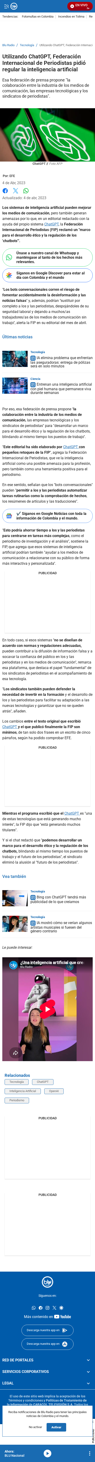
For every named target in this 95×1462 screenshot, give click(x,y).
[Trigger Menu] (6, 6)
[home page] (47, 1282)
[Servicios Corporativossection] (88, 1372)
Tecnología (27, 45)
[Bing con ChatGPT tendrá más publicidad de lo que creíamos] (15, 898)
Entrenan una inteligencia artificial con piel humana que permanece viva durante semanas (61, 388)
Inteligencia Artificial (22, 1091)
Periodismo (16, 1100)
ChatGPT (51, 224)
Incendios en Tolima (71, 16)
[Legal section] (88, 1383)
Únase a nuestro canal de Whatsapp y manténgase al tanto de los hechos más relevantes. (49, 257)
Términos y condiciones (25, 1400)
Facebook (5, 193)
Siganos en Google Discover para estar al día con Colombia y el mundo (50, 275)
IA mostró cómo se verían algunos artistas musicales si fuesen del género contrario (61, 927)
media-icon (47, 1453)
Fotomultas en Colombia (37, 16)
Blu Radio (8, 45)
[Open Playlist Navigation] (89, 1453)
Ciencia (35, 379)
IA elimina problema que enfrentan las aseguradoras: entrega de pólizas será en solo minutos (61, 362)
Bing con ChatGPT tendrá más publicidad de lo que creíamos (58, 899)
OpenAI (54, 1091)
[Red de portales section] (88, 1360)
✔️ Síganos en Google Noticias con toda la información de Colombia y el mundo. (51, 515)
